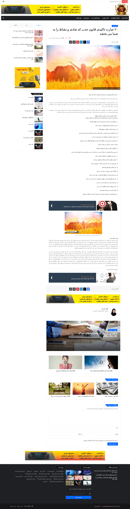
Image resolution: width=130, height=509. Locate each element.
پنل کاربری (78, 18)
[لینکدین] (81, 42)
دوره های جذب (96, 18)
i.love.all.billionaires (59, 471)
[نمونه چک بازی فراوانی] (38, 53)
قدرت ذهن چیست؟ (117, 1)
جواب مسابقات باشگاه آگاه (58, 478)
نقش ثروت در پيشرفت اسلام (111, 396)
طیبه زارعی (104, 308)
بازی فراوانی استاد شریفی (20, 471)
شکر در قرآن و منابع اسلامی (27, 104)
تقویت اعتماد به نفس (28, 476)
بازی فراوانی (29, 471)
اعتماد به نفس (42, 471)
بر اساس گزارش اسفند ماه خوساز (40, 476)
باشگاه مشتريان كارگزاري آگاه (57, 473)
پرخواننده (38, 25)
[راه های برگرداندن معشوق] (83, 336)
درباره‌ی (18, 506)
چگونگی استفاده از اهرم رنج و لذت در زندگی (60, 396)
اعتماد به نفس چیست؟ (28, 137)
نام (117, 427)
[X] (84, 42)
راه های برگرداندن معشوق (105, 333)
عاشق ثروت (45, 481)
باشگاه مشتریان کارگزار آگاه (44, 473)
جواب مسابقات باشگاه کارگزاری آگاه (44, 478)
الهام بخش (36, 471)
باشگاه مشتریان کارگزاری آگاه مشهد (56, 476)
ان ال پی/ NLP (113, 330)
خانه (22, 506)
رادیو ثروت (86, 18)
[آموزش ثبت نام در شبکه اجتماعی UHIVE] (87, 472)
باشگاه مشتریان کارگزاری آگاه (31, 473)
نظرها (15, 25)
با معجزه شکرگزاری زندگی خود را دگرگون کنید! (22, 37)
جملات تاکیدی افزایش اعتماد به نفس (86, 396)
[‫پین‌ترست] (77, 42)
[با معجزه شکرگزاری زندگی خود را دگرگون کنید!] (38, 39)
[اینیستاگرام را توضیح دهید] (38, 119)
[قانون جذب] (38, 99)
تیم (15, 506)
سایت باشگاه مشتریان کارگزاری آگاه (56, 481)
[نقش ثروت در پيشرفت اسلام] (107, 389)
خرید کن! (12, 506)
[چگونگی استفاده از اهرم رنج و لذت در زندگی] (59, 389)
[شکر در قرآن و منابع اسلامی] (38, 106)
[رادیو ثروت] (83, 298)
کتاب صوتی (105, 18)
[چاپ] (70, 42)
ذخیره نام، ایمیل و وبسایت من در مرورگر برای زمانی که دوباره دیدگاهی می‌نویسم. (100, 440)
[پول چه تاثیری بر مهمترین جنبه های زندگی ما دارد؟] (38, 60)
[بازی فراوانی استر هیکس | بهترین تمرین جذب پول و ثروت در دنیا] (38, 33)
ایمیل (116, 434)
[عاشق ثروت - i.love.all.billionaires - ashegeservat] (121, 9)
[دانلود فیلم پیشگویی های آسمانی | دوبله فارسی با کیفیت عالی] (38, 46)
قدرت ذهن (31, 124)
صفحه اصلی (125, 18)
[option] (83, 336)
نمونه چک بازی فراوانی (28, 51)
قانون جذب (115, 25)
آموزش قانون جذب (50, 471)
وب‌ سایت (80, 434)
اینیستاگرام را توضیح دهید (27, 117)
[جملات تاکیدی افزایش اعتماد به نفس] (83, 389)
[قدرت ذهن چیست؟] (38, 113)
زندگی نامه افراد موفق (31, 478)
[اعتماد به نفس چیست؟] (38, 139)
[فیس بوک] (88, 42)
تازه (26, 25)
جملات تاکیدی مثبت (19, 476)
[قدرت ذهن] (38, 126)
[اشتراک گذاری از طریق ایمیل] (74, 42)
